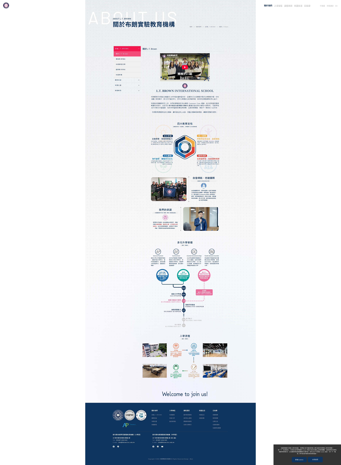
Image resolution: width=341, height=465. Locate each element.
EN (336, 5)
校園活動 (201, 418)
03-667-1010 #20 (161, 440)
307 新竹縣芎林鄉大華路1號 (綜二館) (164, 438)
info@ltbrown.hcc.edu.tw (126, 442)
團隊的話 (118, 80)
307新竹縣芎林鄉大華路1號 (121, 438)
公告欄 (307, 5)
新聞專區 (118, 90)
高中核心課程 (188, 418)
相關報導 (215, 415)
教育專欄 (215, 418)
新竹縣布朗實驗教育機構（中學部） (165, 435)
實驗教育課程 (188, 421)
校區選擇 (330, 5)
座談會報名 (172, 421)
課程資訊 (288, 5)
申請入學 (172, 418)
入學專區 (278, 5)
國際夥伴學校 (121, 69)
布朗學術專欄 (217, 428)
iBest (191, 459)
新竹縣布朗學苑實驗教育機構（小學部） (127, 435)
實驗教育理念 (121, 59)
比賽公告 (215, 421)
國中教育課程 (188, 415)
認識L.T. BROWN (210, 26)
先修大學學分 (188, 424)
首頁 (191, 26)
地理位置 (118, 85)
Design (186, 459)
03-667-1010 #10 (121, 440)
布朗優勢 (172, 415)
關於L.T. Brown (223, 26)
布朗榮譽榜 (216, 424)
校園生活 (298, 5)
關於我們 (268, 5)
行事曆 (322, 5)
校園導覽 (119, 75)
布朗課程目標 (121, 64)
